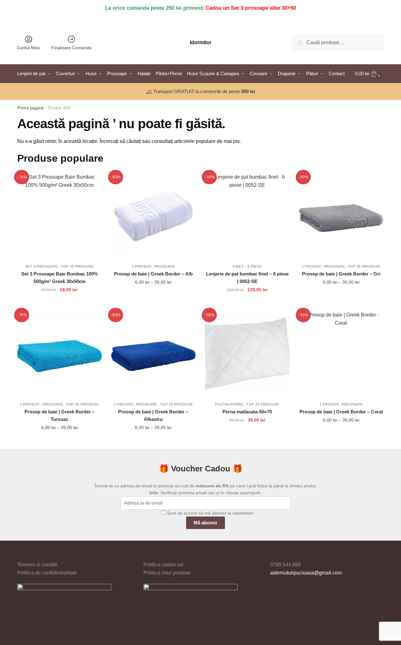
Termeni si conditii (37, 564)
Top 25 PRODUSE (77, 266)
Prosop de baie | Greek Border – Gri (341, 273)
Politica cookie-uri (163, 564)
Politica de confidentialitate (47, 572)
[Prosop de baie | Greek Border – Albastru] (153, 353)
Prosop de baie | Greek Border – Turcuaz (59, 415)
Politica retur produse (167, 572)
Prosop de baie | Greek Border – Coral (341, 411)
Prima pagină (30, 107)
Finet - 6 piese (247, 266)
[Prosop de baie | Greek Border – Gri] (341, 215)
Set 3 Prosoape (41, 266)
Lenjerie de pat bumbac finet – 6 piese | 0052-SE (247, 277)
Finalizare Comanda (71, 47)
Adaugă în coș (59, 303)
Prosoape (164, 266)
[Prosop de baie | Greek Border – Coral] (341, 353)
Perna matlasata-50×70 (247, 411)
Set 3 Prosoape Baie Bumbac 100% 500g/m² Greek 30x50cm (59, 277)
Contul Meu (28, 47)
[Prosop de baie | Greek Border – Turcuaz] (59, 353)
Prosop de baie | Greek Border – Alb (153, 273)
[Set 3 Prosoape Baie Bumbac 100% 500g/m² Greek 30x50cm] (59, 215)
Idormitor (200, 42)
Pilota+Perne (229, 404)
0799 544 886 (285, 564)
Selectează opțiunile (153, 303)
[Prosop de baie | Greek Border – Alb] (153, 215)
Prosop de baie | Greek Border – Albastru (153, 415)
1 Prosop (141, 266)
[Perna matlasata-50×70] (247, 353)
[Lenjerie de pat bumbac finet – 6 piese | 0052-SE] (247, 215)
